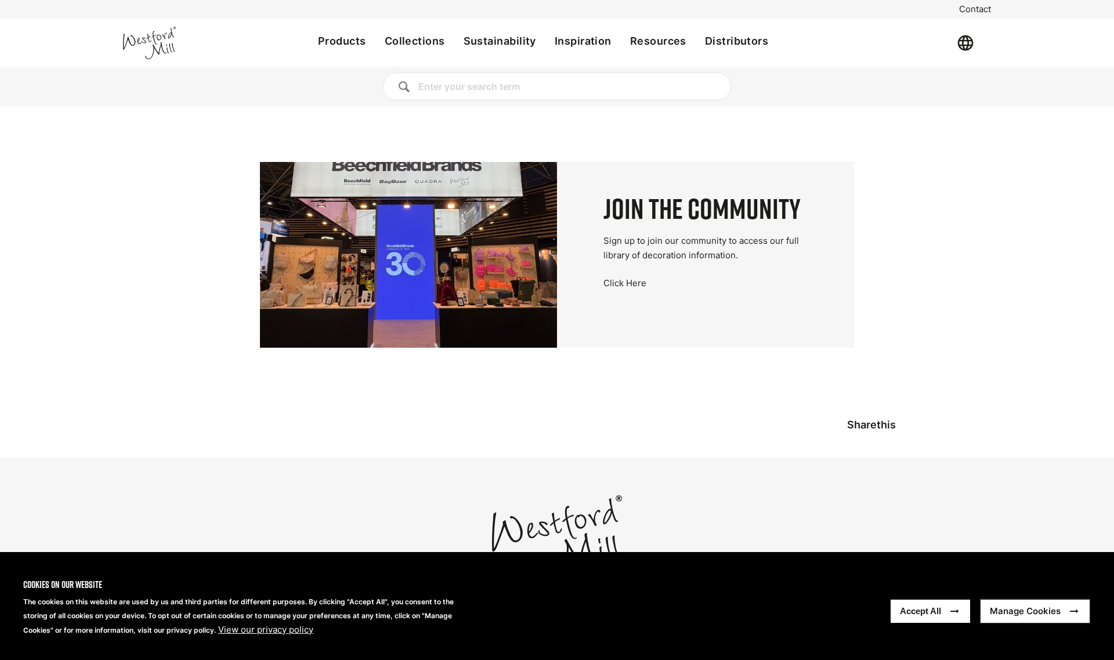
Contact (975, 9)
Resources (658, 41)
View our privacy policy (265, 630)
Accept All (920, 611)
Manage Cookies (1025, 610)
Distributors (736, 41)
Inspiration (583, 41)
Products (342, 41)
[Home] (188, 43)
